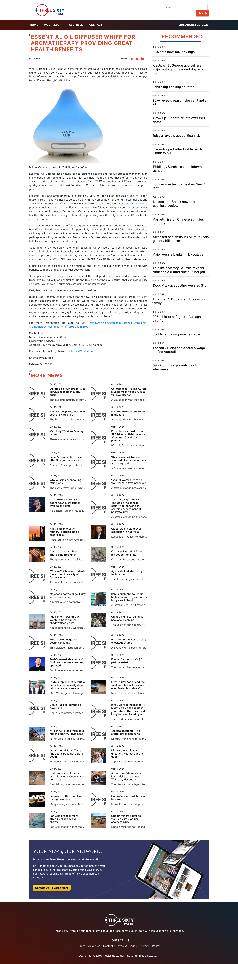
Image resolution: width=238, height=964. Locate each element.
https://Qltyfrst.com (83, 351)
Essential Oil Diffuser (131, 203)
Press (82, 945)
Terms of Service (126, 945)
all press (76, 24)
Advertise (94, 945)
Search (202, 13)
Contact (95, 24)
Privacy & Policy (150, 945)
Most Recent (53, 24)
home (34, 24)
